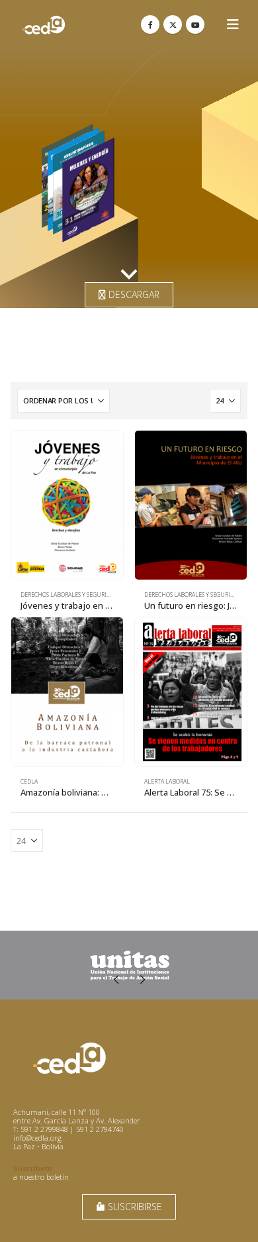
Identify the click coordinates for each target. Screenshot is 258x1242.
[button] (232, 24)
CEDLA (29, 782)
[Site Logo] (44, 24)
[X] (172, 24)
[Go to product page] (67, 505)
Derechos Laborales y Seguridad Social (79, 595)
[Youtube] (195, 24)
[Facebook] (150, 24)
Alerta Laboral (167, 782)
